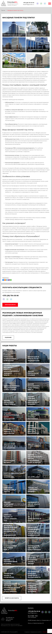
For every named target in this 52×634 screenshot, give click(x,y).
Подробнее (8, 337)
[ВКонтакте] (3, 280)
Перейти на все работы (12, 598)
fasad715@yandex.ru (28, 4)
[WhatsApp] (11, 280)
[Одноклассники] (5, 280)
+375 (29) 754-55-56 (28, 2)
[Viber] (9, 280)
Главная (3, 10)
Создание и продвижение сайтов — (38, 632)
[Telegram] (7, 280)
